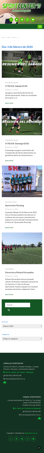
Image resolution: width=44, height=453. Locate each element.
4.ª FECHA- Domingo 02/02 (17, 143)
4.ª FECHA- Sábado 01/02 (16, 86)
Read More (9, 103)
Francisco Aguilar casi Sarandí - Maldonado (19, 372)
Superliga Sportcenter (11, 82)
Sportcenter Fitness (11, 202)
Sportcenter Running (14, 205)
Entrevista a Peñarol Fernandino (19, 272)
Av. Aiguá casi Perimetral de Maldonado (27, 408)
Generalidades (9, 269)
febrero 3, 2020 (12, 90)
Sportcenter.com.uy (31, 433)
